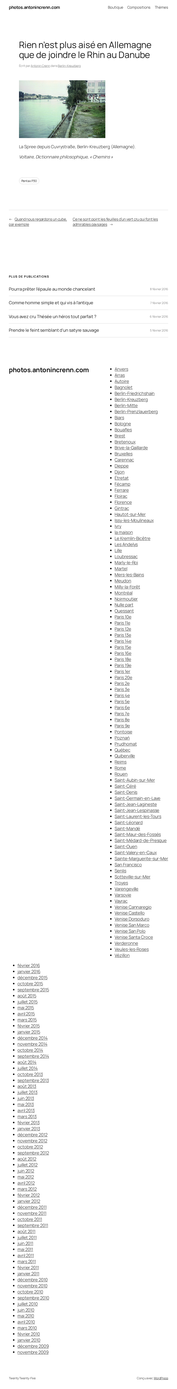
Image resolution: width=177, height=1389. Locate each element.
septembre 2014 (33, 1056)
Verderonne (126, 943)
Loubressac (126, 556)
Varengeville (126, 889)
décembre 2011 (32, 1207)
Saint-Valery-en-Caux (135, 852)
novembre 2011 (31, 1213)
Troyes (121, 883)
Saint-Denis (126, 792)
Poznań (122, 738)
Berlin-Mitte (126, 405)
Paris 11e (122, 623)
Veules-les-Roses (132, 949)
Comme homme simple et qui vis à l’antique (51, 302)
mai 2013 (25, 1104)
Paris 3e (122, 689)
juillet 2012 (27, 1165)
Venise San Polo (130, 931)
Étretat (121, 478)
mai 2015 (25, 1008)
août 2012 (26, 1159)
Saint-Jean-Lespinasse (137, 810)
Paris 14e (123, 641)
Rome (120, 768)
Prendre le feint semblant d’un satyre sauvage (54, 330)
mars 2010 (27, 1328)
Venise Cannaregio (133, 907)
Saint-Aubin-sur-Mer (135, 780)
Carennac (124, 460)
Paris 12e (123, 629)
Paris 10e (123, 617)
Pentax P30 (29, 181)
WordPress (161, 1378)
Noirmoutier (126, 599)
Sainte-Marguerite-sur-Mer (141, 858)
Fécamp (122, 484)
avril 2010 (26, 1322)
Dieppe (121, 466)
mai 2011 (25, 1249)
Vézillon (122, 955)
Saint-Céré (125, 786)
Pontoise (123, 732)
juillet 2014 (27, 1068)
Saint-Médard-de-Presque (141, 840)
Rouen (121, 774)
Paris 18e (123, 659)
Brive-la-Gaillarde (131, 448)
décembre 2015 (32, 977)
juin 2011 (25, 1243)
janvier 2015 (28, 1032)
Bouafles (123, 430)
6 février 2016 (159, 316)
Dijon (120, 472)
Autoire (122, 381)
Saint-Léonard (129, 822)
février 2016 (28, 965)
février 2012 (28, 1195)
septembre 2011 (32, 1225)
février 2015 (28, 1026)
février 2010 (28, 1334)
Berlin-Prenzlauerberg (136, 411)
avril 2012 (26, 1183)
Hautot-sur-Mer (130, 514)
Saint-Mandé (127, 828)
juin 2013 (25, 1098)
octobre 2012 (30, 1147)
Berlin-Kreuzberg (69, 66)
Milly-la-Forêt (127, 587)
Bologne (123, 424)
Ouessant (124, 611)
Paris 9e (122, 726)
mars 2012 (27, 1189)
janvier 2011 (28, 1273)
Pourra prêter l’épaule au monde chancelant (52, 289)
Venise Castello (130, 913)
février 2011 (28, 1267)
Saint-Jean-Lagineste (136, 804)
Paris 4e (122, 695)
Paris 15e (123, 647)
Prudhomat (126, 744)
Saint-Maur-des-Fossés (138, 834)
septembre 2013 (33, 1080)
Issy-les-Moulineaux (134, 520)
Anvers (121, 369)
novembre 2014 (32, 1044)
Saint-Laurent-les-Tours (138, 816)
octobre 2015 (30, 984)
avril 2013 (26, 1110)
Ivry (118, 526)
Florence (123, 502)
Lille (118, 550)
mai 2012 (25, 1177)
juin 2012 (25, 1171)
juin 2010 (25, 1310)
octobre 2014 (30, 1050)
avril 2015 (26, 1014)
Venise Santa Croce (134, 937)
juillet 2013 (27, 1092)
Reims (120, 762)
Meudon (123, 581)
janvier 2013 (28, 1128)
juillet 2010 (27, 1304)
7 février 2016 (159, 303)
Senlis (120, 871)
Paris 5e (122, 701)
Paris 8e (122, 720)
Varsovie (123, 895)
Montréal (123, 593)
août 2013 (26, 1086)
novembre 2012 (32, 1141)
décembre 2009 (33, 1346)
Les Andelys (126, 544)
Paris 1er (122, 671)
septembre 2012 (33, 1153)
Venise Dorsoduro (132, 919)
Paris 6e (122, 707)
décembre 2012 (32, 1135)
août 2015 (26, 996)
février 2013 (28, 1122)
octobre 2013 (30, 1074)
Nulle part (124, 605)
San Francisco (128, 865)
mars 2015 (27, 1020)
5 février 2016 (159, 330)
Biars (119, 417)
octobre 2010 (30, 1292)
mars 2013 (27, 1116)
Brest (120, 436)
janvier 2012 (28, 1201)
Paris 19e (123, 665)
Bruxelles (123, 454)
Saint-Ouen (126, 846)
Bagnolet (123, 387)
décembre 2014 (32, 1038)
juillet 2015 (27, 1002)
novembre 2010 (32, 1286)
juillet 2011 (27, 1237)
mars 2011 (26, 1261)
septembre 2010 (33, 1298)
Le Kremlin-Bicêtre (132, 538)
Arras (120, 375)
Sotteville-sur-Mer (132, 877)
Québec (122, 750)
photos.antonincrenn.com (34, 7)
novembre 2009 (33, 1352)
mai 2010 (25, 1316)
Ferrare (122, 490)
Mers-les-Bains (129, 575)
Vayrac (121, 901)
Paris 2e (122, 683)
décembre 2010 (32, 1280)
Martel (121, 568)
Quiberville (125, 756)
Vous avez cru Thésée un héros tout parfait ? (52, 316)
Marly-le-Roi (126, 562)
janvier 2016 (28, 971)
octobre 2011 (29, 1219)
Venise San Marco (132, 925)
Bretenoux (125, 442)
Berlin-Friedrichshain (135, 393)
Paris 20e (123, 677)
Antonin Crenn (40, 66)
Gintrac (122, 508)
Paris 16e (123, 653)
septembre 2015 (33, 990)
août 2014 (26, 1062)
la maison (124, 532)
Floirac (121, 496)
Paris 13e (123, 635)
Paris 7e (122, 713)
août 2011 (26, 1231)
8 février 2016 (159, 289)
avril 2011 (25, 1255)
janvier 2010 (28, 1340)
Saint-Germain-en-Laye (137, 798)
